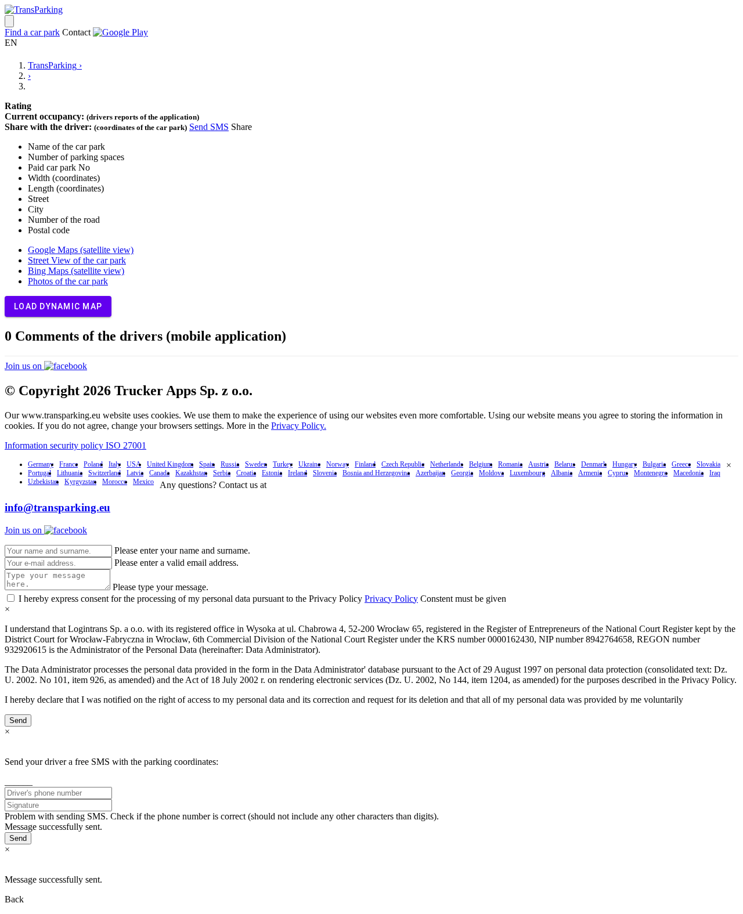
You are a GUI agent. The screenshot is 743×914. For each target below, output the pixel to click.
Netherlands (446, 464)
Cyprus (618, 473)
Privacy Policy (391, 599)
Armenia (590, 473)
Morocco (114, 482)
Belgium (480, 464)
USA (134, 464)
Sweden (256, 464)
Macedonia (688, 473)
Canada (159, 473)
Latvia (135, 473)
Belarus (564, 464)
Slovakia (708, 464)
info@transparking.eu (57, 507)
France (68, 464)
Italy (115, 464)
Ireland (297, 473)
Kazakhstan (191, 473)
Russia (230, 464)
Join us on (24, 366)
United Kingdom (170, 464)
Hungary (624, 464)
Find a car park (32, 32)
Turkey (283, 464)
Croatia (246, 473)
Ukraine (309, 464)
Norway (337, 464)
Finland (365, 464)
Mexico (143, 482)
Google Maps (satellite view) (81, 250)
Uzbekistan (43, 482)
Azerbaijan (430, 473)
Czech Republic (402, 464)
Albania (561, 473)
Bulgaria (654, 464)
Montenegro (651, 473)
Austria (538, 464)
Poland (93, 464)
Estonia (272, 473)
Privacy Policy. (298, 426)
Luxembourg (527, 473)
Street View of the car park (77, 260)
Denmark (594, 464)
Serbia (221, 473)
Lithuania (69, 473)
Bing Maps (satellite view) (76, 271)
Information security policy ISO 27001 (75, 445)
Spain (207, 464)
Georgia (462, 473)
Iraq (714, 473)
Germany (40, 464)
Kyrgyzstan (80, 482)
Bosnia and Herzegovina (376, 473)
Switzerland (104, 473)
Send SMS (209, 127)
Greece (681, 464)
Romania (510, 464)
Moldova (491, 473)
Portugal (39, 473)
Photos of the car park (68, 281)
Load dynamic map (58, 306)
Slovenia (325, 473)
